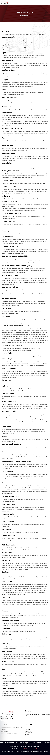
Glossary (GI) (28, 734)
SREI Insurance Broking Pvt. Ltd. (31, 748)
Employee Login (28, 731)
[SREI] (5, 2)
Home (21, 15)
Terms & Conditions (29, 732)
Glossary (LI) (28, 735)
